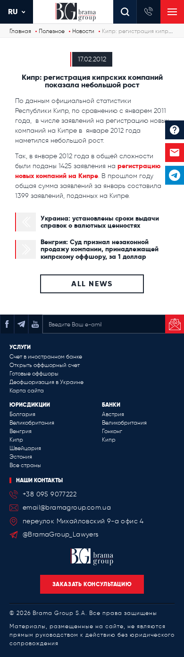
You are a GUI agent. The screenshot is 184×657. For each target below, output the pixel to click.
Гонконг (112, 431)
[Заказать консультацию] (174, 152)
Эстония (20, 457)
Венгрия (20, 431)
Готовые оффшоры (34, 373)
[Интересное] (174, 129)
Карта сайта (26, 390)
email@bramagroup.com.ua (67, 507)
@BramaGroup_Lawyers (61, 534)
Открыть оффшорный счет (44, 365)
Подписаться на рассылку (174, 324)
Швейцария (25, 448)
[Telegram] (174, 175)
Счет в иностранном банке (45, 356)
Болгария (22, 414)
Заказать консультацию (92, 584)
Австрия (113, 414)
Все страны (25, 465)
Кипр (16, 440)
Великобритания (31, 423)
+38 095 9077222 (49, 494)
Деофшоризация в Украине (46, 382)
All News (92, 284)
